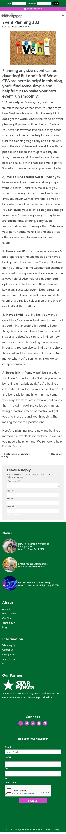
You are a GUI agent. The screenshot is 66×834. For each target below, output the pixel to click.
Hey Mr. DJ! (56, 454)
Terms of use (8, 659)
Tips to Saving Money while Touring (15, 455)
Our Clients (7, 618)
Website (11, 506)
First (7, 768)
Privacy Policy (8, 654)
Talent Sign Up (34, 9)
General (17, 446)
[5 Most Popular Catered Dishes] (9, 564)
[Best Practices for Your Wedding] (9, 583)
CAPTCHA (10, 782)
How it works (9, 613)
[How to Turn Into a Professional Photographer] (9, 545)
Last (6, 778)
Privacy (56, 829)
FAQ (4, 663)
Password (32, 3)
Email (10, 498)
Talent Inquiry (8, 622)
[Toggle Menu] (63, 15)
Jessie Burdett (26, 26)
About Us (6, 609)
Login (9, 3)
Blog (4, 627)
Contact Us (7, 650)
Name (11, 490)
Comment (14, 481)
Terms (48, 829)
